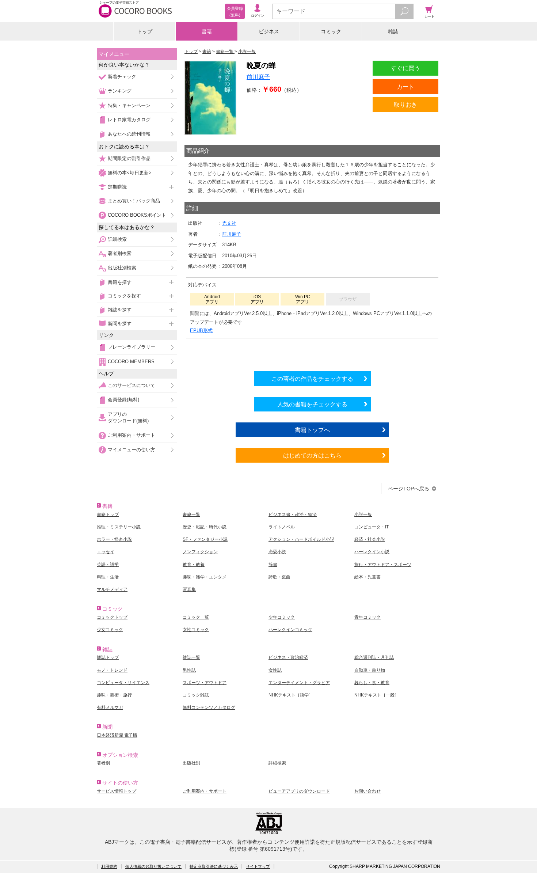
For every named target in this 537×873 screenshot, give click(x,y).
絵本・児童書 (367, 577)
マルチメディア (112, 589)
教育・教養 (194, 564)
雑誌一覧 (191, 657)
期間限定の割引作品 (129, 158)
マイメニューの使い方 (131, 449)
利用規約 (109, 866)
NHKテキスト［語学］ (290, 695)
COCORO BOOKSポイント (137, 215)
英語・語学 (108, 564)
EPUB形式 (201, 330)
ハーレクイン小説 (371, 551)
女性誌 (275, 670)
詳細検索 (117, 239)
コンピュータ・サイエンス (123, 682)
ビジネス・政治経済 (288, 657)
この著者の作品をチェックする (312, 378)
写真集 (189, 589)
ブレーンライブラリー (131, 347)
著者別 (103, 763)
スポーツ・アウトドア (204, 682)
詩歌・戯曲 (279, 577)
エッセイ (105, 551)
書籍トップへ (312, 429)
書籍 (207, 31)
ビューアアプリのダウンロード (299, 791)
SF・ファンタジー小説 (205, 539)
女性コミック (196, 629)
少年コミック (281, 617)
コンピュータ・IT (371, 527)
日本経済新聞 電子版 (117, 735)
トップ (144, 31)
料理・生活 (108, 577)
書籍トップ (108, 514)
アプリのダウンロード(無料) (128, 417)
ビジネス (269, 31)
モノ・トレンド (112, 670)
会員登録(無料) (123, 399)
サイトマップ (258, 866)
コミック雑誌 (196, 695)
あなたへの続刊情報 (129, 134)
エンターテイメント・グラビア (299, 682)
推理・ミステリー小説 (119, 527)
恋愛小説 (277, 551)
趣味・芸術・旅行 (114, 695)
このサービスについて (131, 385)
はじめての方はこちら (312, 455)
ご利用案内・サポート (131, 435)
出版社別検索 (122, 267)
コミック (331, 31)
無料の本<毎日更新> (130, 172)
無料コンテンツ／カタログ (209, 707)
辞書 (272, 564)
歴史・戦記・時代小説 (204, 527)
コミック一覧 (196, 617)
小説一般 (363, 514)
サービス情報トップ (116, 791)
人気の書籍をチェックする (312, 404)
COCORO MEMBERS (131, 361)
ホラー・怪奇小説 (114, 539)
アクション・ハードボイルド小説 (301, 539)
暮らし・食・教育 (371, 682)
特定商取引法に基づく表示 (214, 866)
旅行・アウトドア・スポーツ (382, 564)
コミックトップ (112, 617)
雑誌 (393, 31)
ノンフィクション (200, 551)
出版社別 (191, 763)
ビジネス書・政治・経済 (292, 514)
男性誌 (189, 670)
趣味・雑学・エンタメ (204, 577)
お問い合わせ (367, 791)
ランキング (120, 91)
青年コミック (367, 617)
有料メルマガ (110, 707)
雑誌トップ (108, 657)
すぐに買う (405, 68)
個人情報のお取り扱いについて (153, 866)
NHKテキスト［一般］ (376, 695)
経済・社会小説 (369, 539)
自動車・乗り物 (369, 670)
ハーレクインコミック (290, 629)
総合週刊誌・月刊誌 (374, 657)
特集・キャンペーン (129, 105)
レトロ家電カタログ (129, 119)
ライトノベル (281, 527)
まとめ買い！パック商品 (134, 201)
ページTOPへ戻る (408, 488)
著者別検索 (120, 253)
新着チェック (122, 76)
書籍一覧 (191, 514)
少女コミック (110, 629)
